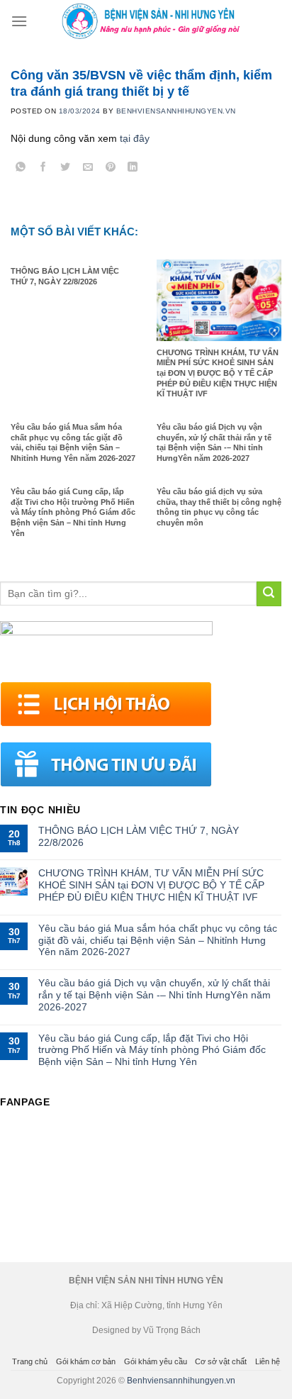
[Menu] (19, 21)
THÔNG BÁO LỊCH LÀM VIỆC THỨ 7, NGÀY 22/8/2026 (138, 836)
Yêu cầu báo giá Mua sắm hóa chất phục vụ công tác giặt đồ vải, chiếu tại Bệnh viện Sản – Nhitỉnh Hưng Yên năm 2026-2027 (157, 940)
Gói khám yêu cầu (155, 1361)
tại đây (135, 138)
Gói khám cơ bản (86, 1361)
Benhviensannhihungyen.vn (181, 1381)
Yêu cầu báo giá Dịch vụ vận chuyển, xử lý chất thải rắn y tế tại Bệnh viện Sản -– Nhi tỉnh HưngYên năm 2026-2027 (154, 995)
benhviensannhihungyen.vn (176, 111)
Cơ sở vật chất (221, 1361)
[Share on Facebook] (43, 169)
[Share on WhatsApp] (21, 169)
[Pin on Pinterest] (110, 169)
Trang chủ (29, 1361)
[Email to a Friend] (88, 169)
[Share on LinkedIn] (133, 169)
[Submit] (269, 593)
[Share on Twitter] (65, 169)
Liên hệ (267, 1361)
